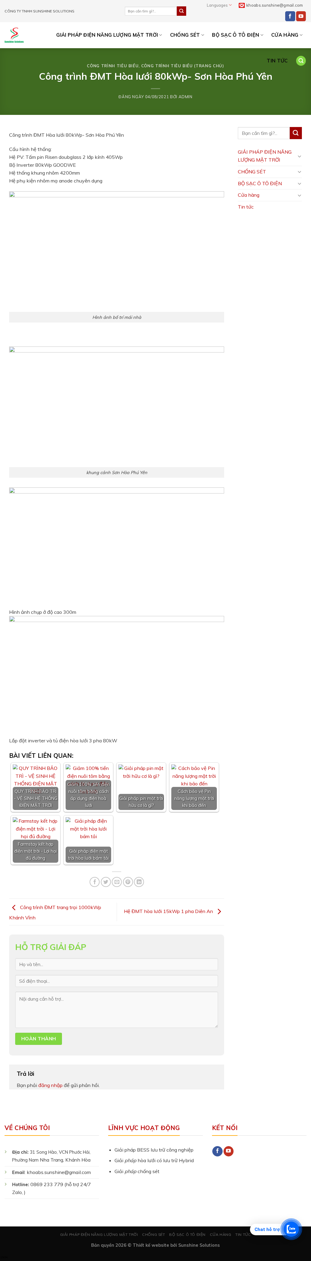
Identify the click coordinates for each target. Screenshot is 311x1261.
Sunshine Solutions (199, 1245)
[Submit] (181, 10)
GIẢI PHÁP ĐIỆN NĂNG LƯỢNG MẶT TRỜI (107, 35)
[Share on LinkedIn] (139, 882)
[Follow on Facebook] (290, 16)
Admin (186, 96)
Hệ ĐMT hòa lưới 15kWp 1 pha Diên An (169, 911)
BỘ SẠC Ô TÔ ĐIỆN (235, 35)
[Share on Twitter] (106, 882)
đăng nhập (50, 1085)
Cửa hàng (285, 35)
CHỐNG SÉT (185, 35)
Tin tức (277, 61)
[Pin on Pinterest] (128, 882)
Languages (217, 5)
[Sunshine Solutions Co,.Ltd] (14, 35)
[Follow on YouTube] (301, 16)
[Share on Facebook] (95, 882)
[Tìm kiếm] (301, 61)
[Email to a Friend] (117, 882)
